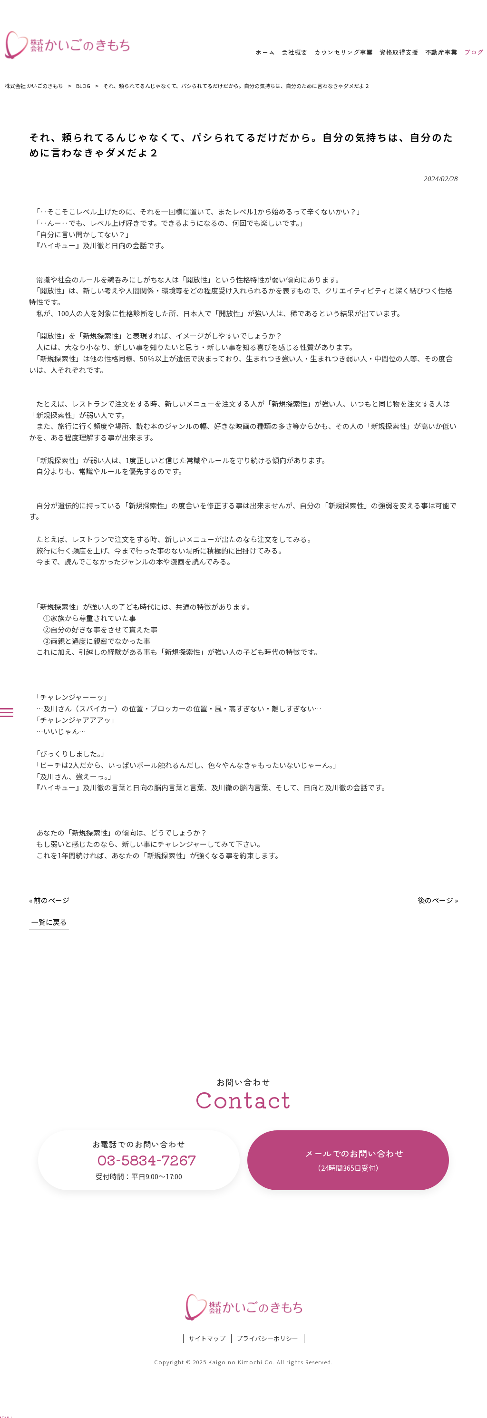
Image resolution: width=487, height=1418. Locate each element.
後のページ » (438, 900)
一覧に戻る (49, 922)
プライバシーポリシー (267, 1338)
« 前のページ (49, 900)
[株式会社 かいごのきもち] (67, 45)
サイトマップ (206, 1338)
